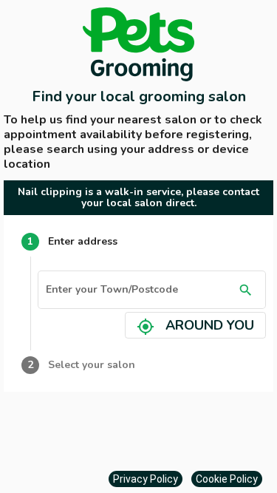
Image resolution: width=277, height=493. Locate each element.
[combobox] (139, 293)
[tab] (138, 241)
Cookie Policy (227, 479)
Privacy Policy (145, 479)
